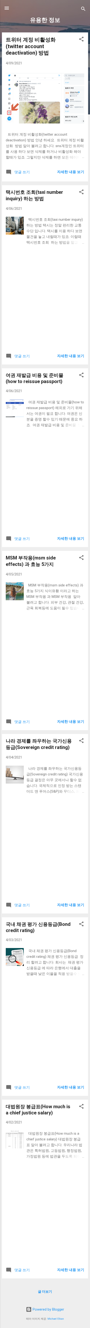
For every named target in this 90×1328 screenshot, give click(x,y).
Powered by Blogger (48, 1309)
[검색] (83, 9)
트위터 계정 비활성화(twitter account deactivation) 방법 (31, 46)
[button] (81, 40)
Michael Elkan (56, 1318)
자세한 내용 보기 (70, 172)
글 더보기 (45, 1291)
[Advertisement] (45, 302)
